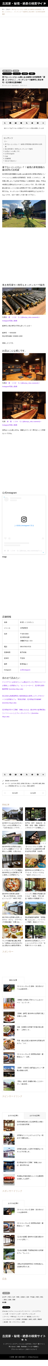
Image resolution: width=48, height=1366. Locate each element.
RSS (26, 1340)
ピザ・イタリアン (23, 1314)
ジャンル (5, 1311)
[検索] (39, 3)
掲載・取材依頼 (22, 1346)
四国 (37, 1297)
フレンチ (32, 1314)
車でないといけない (21, 786)
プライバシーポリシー (18, 1349)
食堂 (23, 1322)
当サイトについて (31, 1349)
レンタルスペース (9, 1319)
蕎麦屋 (40, 1319)
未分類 (4, 1302)
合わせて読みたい (11, 161)
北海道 (23, 1297)
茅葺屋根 (11, 786)
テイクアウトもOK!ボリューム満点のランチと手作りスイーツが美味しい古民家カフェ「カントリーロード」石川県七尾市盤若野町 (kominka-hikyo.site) (24, 685)
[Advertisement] (24, 42)
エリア (4, 1297)
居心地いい (28, 783)
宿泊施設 (24, 1319)
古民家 (25, 73)
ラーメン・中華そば (10, 1316)
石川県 (16, 71)
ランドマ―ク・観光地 (24, 1316)
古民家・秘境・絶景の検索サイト (24, 1336)
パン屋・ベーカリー (10, 1314)
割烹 (18, 783)
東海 (5, 1299)
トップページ (7, 1344)
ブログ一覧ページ (38, 1344)
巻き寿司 (35, 783)
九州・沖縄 (15, 1297)
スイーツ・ (28, 1311)
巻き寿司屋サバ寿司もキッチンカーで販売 (19, 149)
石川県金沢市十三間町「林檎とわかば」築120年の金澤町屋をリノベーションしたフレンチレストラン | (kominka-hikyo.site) (24, 713)
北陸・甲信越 (7, 71)
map (6, 156)
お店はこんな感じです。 (13, 151)
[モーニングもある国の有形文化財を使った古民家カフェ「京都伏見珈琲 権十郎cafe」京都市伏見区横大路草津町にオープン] (13, 793)
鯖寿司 (33, 786)
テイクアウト (7, 73)
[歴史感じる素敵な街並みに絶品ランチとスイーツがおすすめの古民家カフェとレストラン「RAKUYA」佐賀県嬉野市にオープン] (35, 793)
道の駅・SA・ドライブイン (12, 1322)
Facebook (22, 1340)
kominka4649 (14, 780)
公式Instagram (9, 154)
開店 (28, 786)
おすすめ (14, 783)
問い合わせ (12, 1346)
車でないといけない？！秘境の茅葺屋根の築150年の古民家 (23, 145)
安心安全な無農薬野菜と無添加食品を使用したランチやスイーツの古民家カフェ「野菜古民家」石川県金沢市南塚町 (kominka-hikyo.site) (23, 699)
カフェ (11, 1311)
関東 (14, 1299)
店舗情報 (8, 158)
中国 (9, 1297)
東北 (41, 1297)
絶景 (34, 1319)
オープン (7, 783)
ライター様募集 (33, 1346)
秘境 (32, 73)
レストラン (16, 73)
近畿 (9, 1299)
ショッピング (19, 1311)
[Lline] (21, 123)
